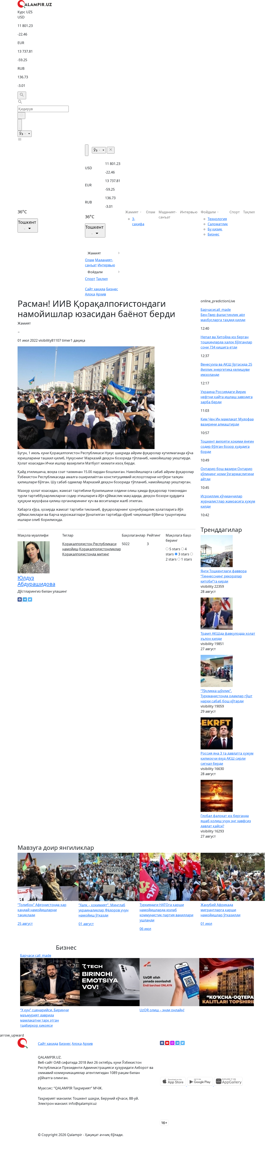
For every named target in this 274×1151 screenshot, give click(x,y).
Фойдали (95, 272)
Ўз (21, 133)
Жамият (94, 253)
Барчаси (216, 309)
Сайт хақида (95, 289)
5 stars (174, 549)
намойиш (70, 549)
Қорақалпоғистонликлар (100, 549)
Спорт (90, 278)
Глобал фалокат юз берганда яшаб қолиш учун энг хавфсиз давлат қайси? (226, 820)
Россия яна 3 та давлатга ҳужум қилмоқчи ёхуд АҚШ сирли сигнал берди (227, 758)
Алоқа (90, 294)
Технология (217, 219)
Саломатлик (218, 224)
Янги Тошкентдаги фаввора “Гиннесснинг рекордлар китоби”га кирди (224, 576)
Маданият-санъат (168, 215)
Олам (89, 260)
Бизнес (112, 289)
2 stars (171, 559)
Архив (101, 294)
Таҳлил (102, 278)
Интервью (106, 265)
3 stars (183, 554)
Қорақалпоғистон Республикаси (89, 543)
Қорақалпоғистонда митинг (85, 554)
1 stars (186, 559)
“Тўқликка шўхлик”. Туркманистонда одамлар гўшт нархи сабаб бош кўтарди (226, 695)
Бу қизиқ (215, 229)
